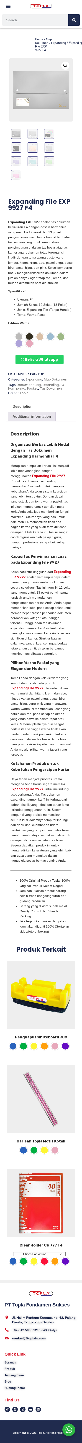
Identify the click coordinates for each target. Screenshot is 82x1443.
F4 (62, 385)
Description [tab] (23, 406)
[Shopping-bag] (30, 1409)
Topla (24, 393)
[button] (8, 6)
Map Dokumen (43, 41)
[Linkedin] (38, 1409)
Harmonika (16, 388)
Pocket (32, 388)
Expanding (58, 43)
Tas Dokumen (51, 388)
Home (39, 39)
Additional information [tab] (32, 416)
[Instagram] (23, 1409)
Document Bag (29, 385)
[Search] (74, 20)
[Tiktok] (7, 1409)
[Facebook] (15, 1409)
